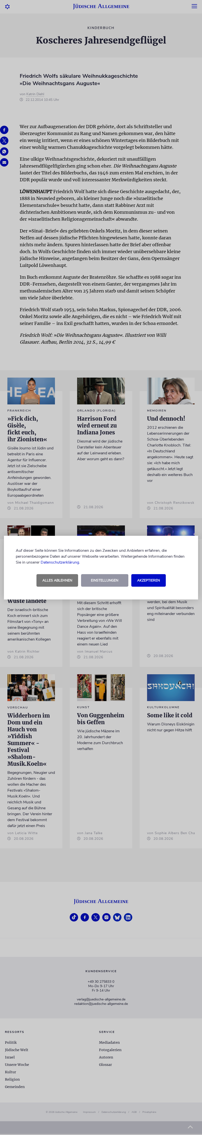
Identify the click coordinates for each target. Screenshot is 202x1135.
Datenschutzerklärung (60, 562)
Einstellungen (104, 580)
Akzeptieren (148, 580)
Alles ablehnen (57, 580)
